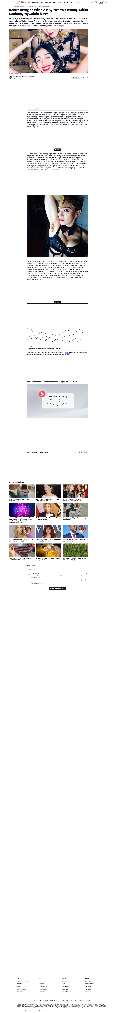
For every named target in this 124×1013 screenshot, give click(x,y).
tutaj (43, 1010)
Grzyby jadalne (88, 989)
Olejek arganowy (20, 984)
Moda (72, 2)
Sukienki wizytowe (42, 989)
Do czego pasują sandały (44, 984)
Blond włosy (19, 986)
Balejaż (63, 983)
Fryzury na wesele (88, 980)
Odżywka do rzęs (65, 980)
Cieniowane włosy (65, 981)
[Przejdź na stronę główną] (18, 3)
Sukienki (86, 991)
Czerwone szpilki (65, 984)
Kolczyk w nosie (65, 989)
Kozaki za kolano (42, 980)
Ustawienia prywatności (83, 1000)
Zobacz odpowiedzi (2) (39, 583)
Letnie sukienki (42, 983)
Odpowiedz (33, 580)
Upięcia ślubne (88, 986)
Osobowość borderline (89, 983)
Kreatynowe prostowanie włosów (23, 981)
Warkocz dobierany (89, 984)
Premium (66, 2)
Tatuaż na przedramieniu (67, 991)
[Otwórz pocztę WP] (91, 2)
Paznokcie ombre (20, 988)
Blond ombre (19, 983)
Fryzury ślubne (42, 981)
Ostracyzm (87, 988)
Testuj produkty (45, 2)
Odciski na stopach (20, 991)
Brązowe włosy (65, 986)
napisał (67, 352)
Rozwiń (57, 149)
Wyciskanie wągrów (66, 988)
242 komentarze (76, 77)
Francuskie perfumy (20, 980)
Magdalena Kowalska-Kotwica (24, 76)
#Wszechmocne (57, 2)
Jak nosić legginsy (43, 986)
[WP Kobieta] (26, 2)
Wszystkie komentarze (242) (57, 588)
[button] (95, 2)
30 (83, 580)
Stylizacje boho (42, 991)
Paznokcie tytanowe (89, 981)
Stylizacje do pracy (43, 988)
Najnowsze (35, 2)
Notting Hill (42, 263)
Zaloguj (101, 2)
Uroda (78, 2)
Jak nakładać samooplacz (22, 989)
